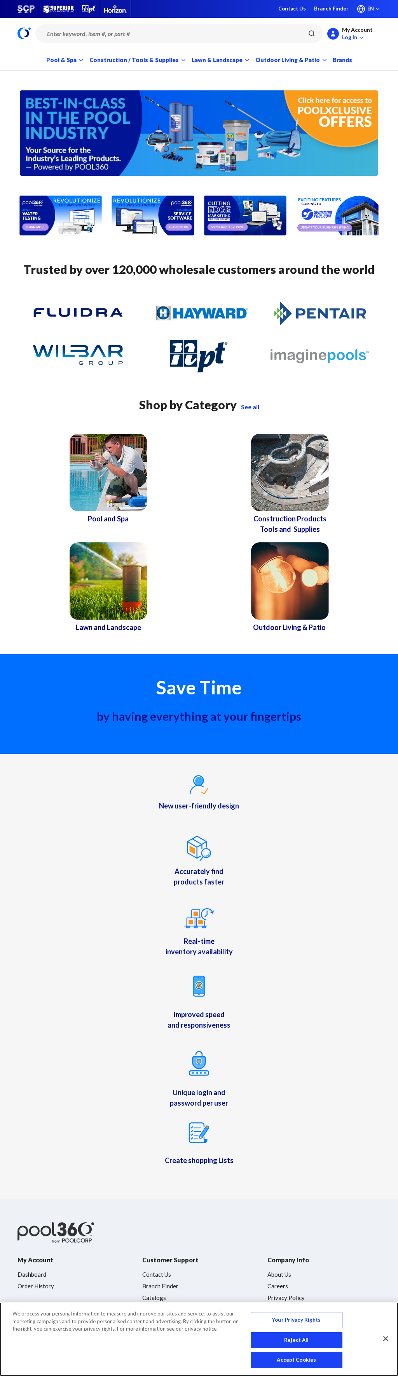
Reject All (296, 1340)
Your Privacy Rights (296, 1320)
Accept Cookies (296, 1360)
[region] (199, 1339)
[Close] (385, 1338)
